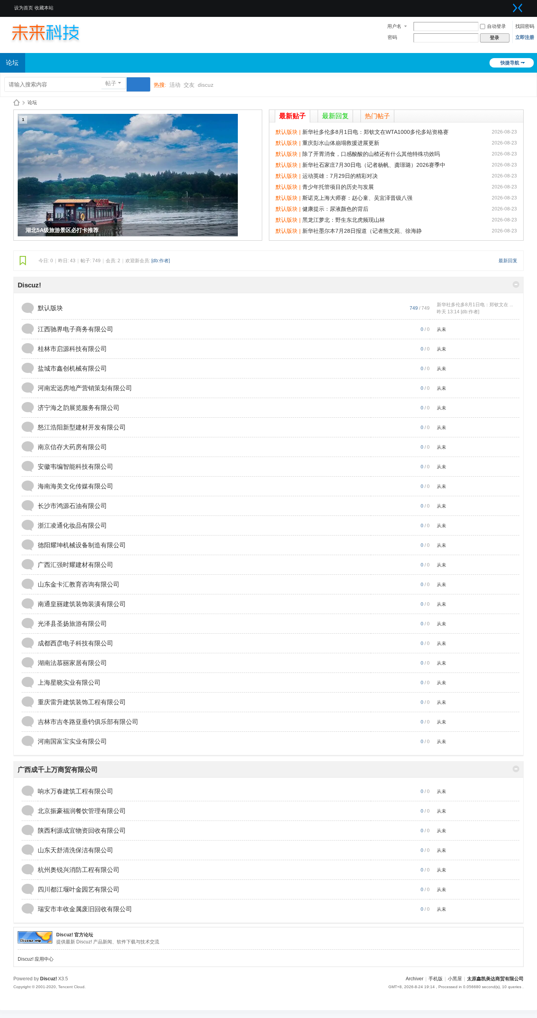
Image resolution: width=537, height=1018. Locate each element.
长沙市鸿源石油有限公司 (72, 506)
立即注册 (524, 37)
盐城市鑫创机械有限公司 (72, 368)
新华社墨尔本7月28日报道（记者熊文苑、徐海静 (362, 231)
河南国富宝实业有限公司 (72, 741)
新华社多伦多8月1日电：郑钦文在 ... (475, 304)
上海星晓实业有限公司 (69, 682)
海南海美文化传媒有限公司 (75, 486)
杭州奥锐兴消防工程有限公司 (79, 869)
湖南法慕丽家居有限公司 (72, 663)
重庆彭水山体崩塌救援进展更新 (340, 143)
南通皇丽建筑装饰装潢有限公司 (82, 604)
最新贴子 (292, 116)
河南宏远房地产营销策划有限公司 (85, 388)
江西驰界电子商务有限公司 (75, 329)
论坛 (32, 102)
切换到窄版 (518, 8)
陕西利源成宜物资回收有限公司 (82, 830)
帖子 (110, 83)
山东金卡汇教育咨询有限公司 (79, 584)
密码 (392, 37)
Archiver (414, 978)
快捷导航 (509, 63)
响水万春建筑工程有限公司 (75, 791)
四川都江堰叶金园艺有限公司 (79, 889)
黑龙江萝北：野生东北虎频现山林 (343, 220)
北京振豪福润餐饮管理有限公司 (82, 811)
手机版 (435, 978)
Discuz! (29, 285)
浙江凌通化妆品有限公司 (72, 525)
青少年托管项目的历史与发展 (338, 187)
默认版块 (50, 308)
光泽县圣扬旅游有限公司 (72, 623)
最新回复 (335, 116)
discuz (205, 85)
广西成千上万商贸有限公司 (58, 769)
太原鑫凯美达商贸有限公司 (16, 102)
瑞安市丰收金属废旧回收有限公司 (85, 909)
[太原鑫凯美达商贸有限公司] (53, 32)
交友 (189, 85)
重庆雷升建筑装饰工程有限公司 (82, 702)
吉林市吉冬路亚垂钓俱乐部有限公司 (88, 721)
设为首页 (23, 8)
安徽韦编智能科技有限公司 (75, 466)
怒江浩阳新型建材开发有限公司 (82, 427)
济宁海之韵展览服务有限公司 (79, 407)
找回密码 (524, 26)
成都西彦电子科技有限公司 (75, 643)
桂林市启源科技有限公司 (72, 348)
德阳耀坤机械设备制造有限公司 (82, 545)
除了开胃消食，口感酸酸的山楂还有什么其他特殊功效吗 (371, 154)
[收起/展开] (516, 284)
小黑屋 (455, 978)
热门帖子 (377, 116)
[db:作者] (160, 260)
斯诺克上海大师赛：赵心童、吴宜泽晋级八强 (357, 198)
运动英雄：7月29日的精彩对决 (340, 176)
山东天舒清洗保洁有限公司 (75, 850)
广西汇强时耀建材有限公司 (75, 564)
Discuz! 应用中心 (35, 959)
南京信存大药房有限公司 (72, 447)
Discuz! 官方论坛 (74, 935)
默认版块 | (289, 132)
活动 (174, 85)
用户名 (394, 26)
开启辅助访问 (508, 5)
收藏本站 (44, 8)
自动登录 (496, 26)
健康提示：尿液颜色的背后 (335, 209)
